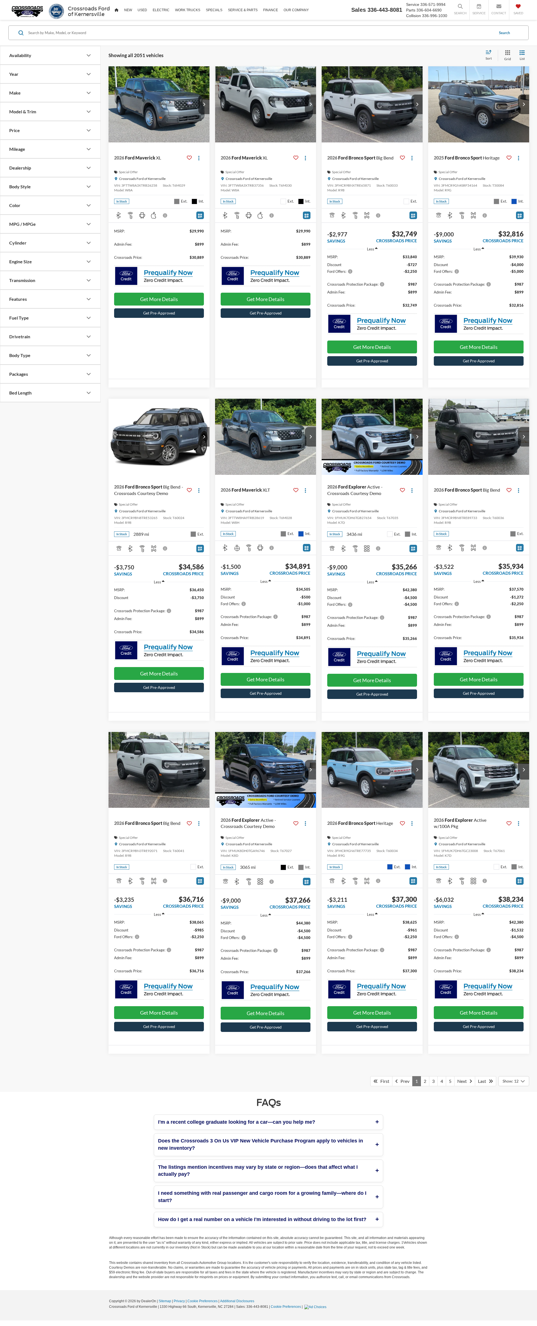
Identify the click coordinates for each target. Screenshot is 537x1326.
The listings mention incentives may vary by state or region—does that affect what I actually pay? (258, 1170)
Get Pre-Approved (159, 313)
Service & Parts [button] (243, 10)
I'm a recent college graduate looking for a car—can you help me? (236, 1122)
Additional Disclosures (237, 1301)
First (383, 1081)
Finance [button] (270, 10)
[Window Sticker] (200, 215)
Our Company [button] (296, 10)
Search (504, 32)
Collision (413, 15)
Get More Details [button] (159, 299)
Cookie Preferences (202, 1301)
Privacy (179, 1301)
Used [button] (142, 10)
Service (412, 4)
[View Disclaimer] (165, 215)
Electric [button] (161, 10)
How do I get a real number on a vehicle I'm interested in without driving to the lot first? (262, 1219)
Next (463, 1081)
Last (483, 1081)
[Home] (116, 10)
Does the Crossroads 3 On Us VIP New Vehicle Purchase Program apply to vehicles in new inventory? (260, 1144)
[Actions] (199, 158)
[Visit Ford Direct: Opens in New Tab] (316, 1307)
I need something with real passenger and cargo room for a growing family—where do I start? (262, 1196)
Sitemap (165, 1301)
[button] (203, 104)
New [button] (128, 10)
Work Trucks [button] (187, 10)
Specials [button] (214, 10)
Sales (358, 10)
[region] (372, 284)
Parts (410, 10)
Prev (403, 1081)
